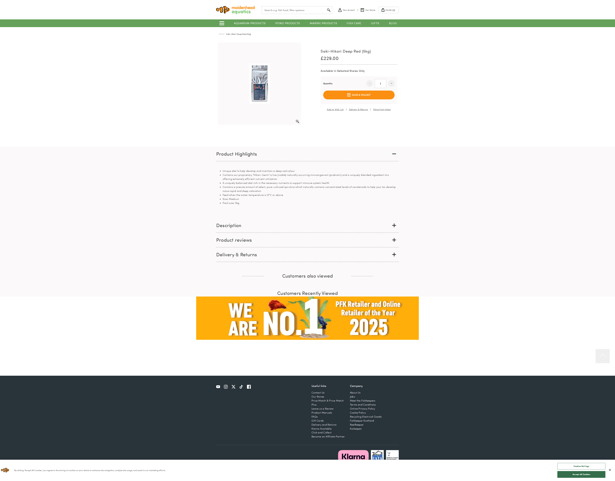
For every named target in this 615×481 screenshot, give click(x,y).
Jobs (352, 396)
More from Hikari (382, 109)
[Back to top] (603, 356)
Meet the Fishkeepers (362, 400)
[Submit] (329, 10)
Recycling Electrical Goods (366, 416)
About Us (355, 392)
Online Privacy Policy (362, 408)
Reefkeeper (357, 424)
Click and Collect (322, 432)
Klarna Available (322, 428)
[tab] (307, 154)
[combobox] (297, 10)
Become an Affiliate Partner (328, 436)
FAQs (315, 416)
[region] (307, 470)
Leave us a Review (323, 408)
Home (221, 34)
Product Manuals (322, 412)
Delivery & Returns (358, 109)
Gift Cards (318, 420)
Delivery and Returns (324, 424)
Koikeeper (356, 428)
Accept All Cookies (581, 474)
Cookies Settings (581, 466)
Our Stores (318, 396)
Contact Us (318, 392)
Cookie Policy (358, 412)
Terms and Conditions (363, 404)
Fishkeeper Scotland (362, 420)
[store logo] (235, 10)
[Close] (609, 469)
